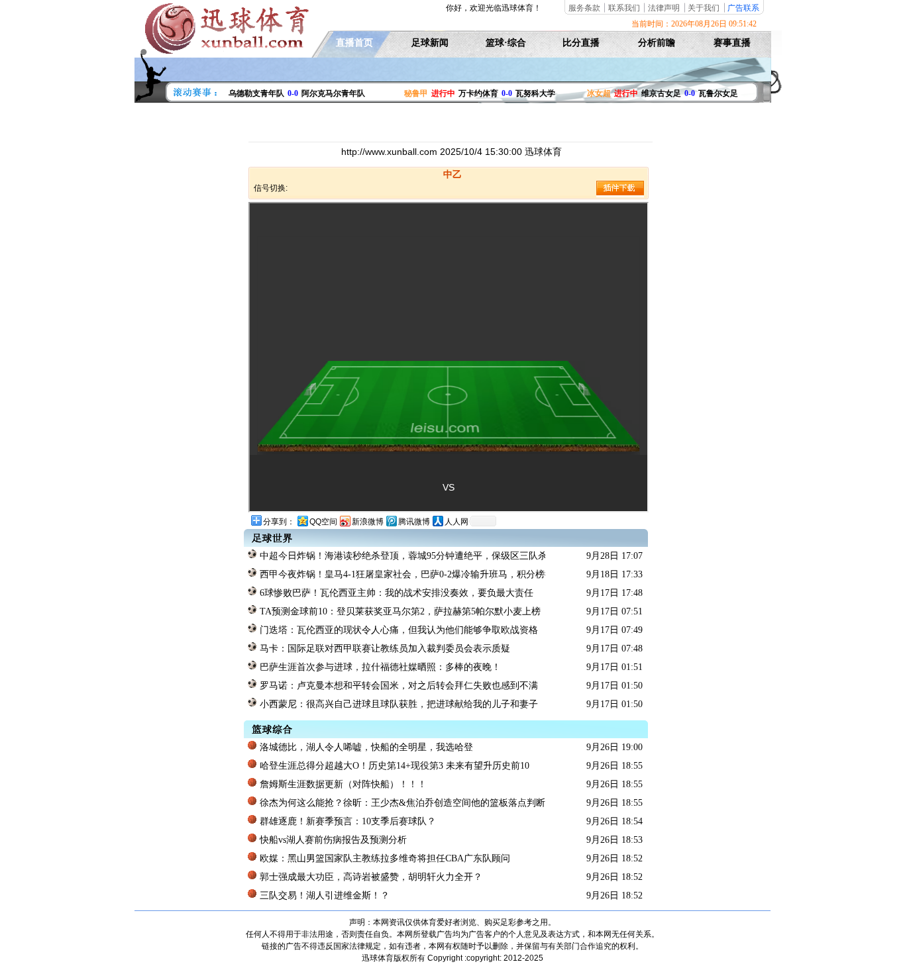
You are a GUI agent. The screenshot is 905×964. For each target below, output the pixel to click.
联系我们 (624, 8)
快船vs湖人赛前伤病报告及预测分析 (332, 840)
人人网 (456, 521)
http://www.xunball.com (390, 151)
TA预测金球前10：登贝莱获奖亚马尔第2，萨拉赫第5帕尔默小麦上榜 (399, 611)
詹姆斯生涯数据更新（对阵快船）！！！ (342, 784)
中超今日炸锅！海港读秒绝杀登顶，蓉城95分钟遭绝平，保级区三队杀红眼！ (401, 556)
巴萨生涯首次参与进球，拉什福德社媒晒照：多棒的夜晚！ (379, 667)
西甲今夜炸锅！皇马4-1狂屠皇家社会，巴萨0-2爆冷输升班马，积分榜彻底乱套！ (401, 574)
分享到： (279, 521)
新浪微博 (368, 521)
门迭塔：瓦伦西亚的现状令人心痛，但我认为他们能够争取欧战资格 (397, 630)
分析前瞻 (656, 43)
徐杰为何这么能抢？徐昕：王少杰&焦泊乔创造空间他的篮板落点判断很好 (401, 803)
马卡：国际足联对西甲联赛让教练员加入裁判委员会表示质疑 (383, 648)
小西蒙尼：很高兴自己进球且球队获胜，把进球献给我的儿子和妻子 (397, 704)
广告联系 (743, 8)
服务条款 (584, 8)
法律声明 (664, 8)
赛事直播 (732, 43)
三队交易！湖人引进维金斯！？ (323, 895)
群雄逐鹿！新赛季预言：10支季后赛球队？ (346, 821)
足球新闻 (430, 43)
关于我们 (703, 8)
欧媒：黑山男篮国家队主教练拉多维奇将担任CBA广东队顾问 (383, 858)
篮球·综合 (506, 43)
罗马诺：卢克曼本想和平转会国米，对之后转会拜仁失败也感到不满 (397, 686)
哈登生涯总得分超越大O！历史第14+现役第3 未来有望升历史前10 (393, 766)
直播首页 (354, 43)
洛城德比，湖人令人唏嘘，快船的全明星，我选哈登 (365, 747)
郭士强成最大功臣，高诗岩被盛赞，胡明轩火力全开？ (369, 877)
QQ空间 (323, 521)
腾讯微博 (414, 521)
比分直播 (581, 43)
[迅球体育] (225, 51)
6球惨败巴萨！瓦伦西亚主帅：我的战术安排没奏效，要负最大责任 (395, 593)
